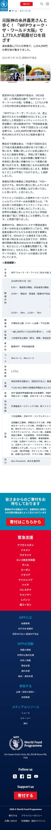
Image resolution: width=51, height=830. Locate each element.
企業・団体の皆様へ (25, 691)
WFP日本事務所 (25, 628)
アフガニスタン (25, 545)
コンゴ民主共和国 (25, 560)
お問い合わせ (11, 820)
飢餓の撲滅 (25, 649)
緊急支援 (25, 665)
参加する (25, 685)
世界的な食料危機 (25, 655)
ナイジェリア (25, 579)
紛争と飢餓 (25, 660)
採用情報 (25, 697)
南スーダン (25, 604)
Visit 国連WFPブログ (29, 776)
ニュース (25, 712)
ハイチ (25, 584)
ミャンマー (25, 594)
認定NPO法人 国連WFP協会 (26, 633)
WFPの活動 (25, 643)
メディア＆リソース (25, 706)
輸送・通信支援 (25, 676)
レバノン (25, 599)
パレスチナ (25, 589)
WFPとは (25, 617)
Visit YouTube (36, 776)
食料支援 (25, 670)
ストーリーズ (25, 11)
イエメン (25, 550)
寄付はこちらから (25, 522)
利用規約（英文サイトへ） (33, 820)
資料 (25, 723)
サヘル (25, 565)
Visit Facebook (22, 776)
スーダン (25, 569)
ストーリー (25, 718)
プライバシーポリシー (31, 815)
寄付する (26, 4)
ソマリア (25, 574)
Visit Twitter (15, 776)
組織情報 (25, 623)
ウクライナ (25, 555)
